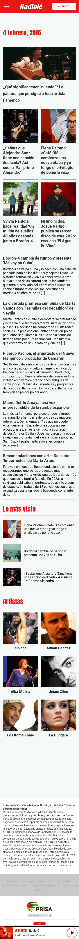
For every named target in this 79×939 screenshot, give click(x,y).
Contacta (12, 881)
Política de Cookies (17, 885)
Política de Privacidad (44, 885)
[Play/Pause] (72, 933)
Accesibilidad (65, 881)
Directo (65, 6)
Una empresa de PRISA (39, 906)
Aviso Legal (45, 881)
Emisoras (28, 881)
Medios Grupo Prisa (39, 915)
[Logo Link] (31, 6)
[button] (6, 6)
